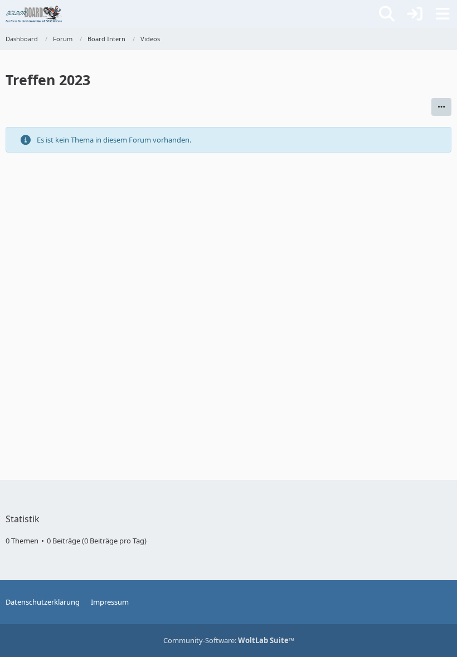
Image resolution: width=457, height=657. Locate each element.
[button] (441, 107)
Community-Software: (228, 640)
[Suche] (387, 14)
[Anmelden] (414, 14)
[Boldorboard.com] (33, 14)
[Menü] (442, 14)
